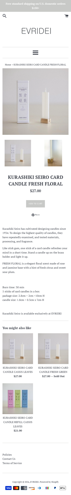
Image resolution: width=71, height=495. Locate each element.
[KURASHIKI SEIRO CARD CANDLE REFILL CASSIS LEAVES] (17, 398)
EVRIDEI (34, 482)
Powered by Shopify (49, 482)
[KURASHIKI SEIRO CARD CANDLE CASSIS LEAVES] (17, 348)
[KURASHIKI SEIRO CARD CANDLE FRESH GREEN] (53, 348)
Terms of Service (12, 463)
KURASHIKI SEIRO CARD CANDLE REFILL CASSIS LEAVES (18, 422)
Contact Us (8, 459)
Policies (7, 454)
